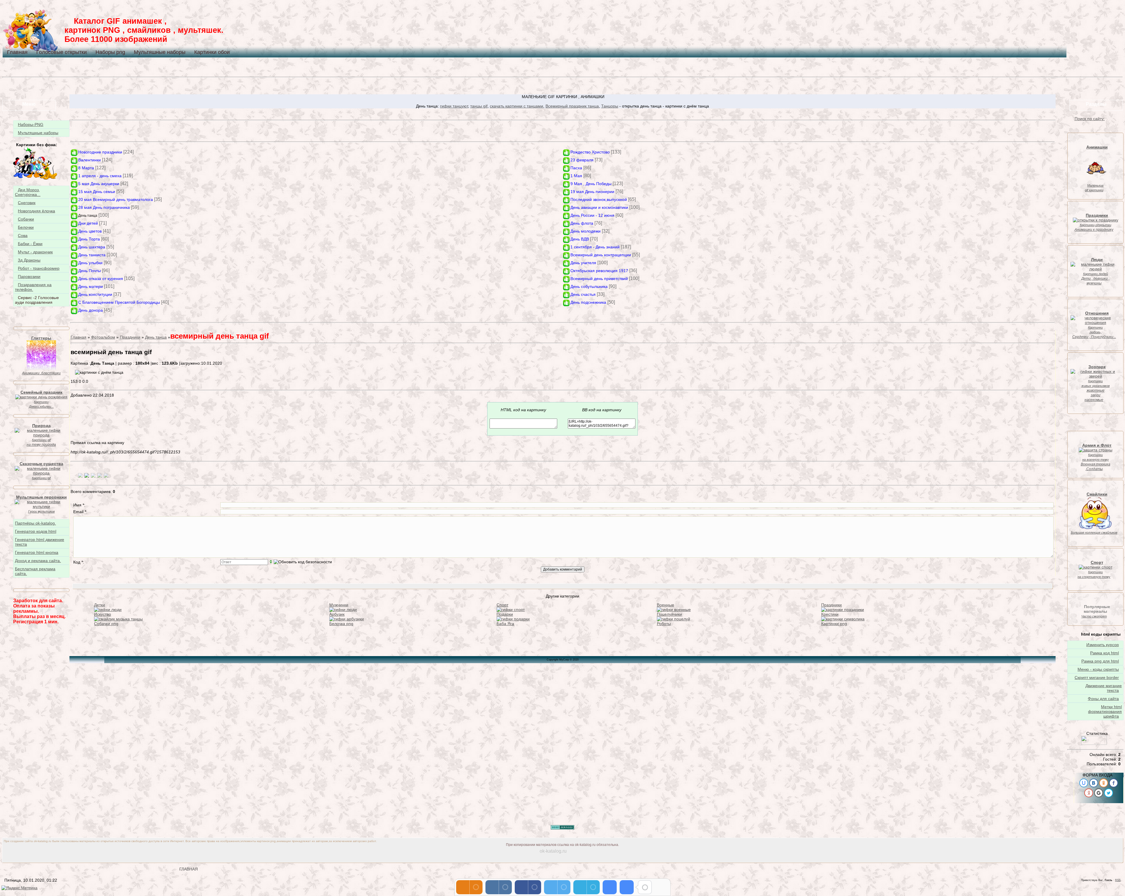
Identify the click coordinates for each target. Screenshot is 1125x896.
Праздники (130, 337)
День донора (90, 310)
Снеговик (26, 202)
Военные (665, 605)
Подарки (505, 614)
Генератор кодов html (35, 531)
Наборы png (110, 52)
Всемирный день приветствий (599, 278)
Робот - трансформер (38, 268)
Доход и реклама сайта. (38, 560)
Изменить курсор (1102, 644)
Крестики (829, 614)
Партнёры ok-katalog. (35, 523)
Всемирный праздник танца (572, 106)
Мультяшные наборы (159, 52)
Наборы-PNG (30, 124)
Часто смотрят (1094, 616)
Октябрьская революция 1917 (599, 270)
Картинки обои (212, 52)
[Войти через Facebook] (1113, 783)
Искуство (102, 614)
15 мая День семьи (96, 191)
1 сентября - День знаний (595, 247)
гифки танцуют (454, 106)
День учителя (583, 262)
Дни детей (88, 223)
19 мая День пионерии (592, 191)
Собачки (26, 219)
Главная (17, 52)
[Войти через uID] (1083, 783)
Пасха (576, 167)
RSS (1118, 880)
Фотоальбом (103, 337)
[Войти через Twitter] (1108, 793)
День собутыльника (589, 286)
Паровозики (29, 276)
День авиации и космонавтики (599, 207)
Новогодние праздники (100, 152)
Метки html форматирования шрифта (1105, 711)
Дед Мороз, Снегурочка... (27, 192)
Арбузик (337, 614)
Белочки (26, 227)
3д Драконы (29, 260)
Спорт (502, 605)
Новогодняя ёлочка (36, 211)
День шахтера (91, 247)
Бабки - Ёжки (30, 243)
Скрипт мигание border (1097, 677)
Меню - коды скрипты (1098, 669)
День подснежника (588, 302)
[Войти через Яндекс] (1088, 793)
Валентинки (89, 160)
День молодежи (585, 231)
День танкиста (91, 254)
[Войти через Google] (1098, 793)
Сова (23, 235)
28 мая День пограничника (104, 207)
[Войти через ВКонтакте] (1093, 783)
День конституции (95, 294)
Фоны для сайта (1103, 698)
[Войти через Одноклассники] (1103, 783)
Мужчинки (338, 605)
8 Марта (86, 167)
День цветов (90, 231)
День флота (581, 223)
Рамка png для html (1100, 661)
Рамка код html (1104, 653)
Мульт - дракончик (35, 252)
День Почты (89, 270)
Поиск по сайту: (1090, 118)
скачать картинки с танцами (516, 106)
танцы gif (479, 106)
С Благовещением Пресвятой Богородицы (119, 302)
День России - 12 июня (592, 215)
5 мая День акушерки (98, 183)
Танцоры (609, 106)
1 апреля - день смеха (100, 175)
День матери (90, 286)
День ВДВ (579, 239)
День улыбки (90, 262)
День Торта (89, 239)
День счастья (583, 294)
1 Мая (576, 175)
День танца (87, 216)
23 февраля (582, 160)
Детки (99, 605)
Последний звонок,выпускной (598, 199)
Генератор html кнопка (36, 552)
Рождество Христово (590, 152)
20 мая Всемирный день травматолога (115, 199)
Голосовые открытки (61, 52)
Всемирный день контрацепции (600, 254)
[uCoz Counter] (1094, 743)
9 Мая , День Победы (590, 183)
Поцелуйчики (669, 614)
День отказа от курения (100, 278)
